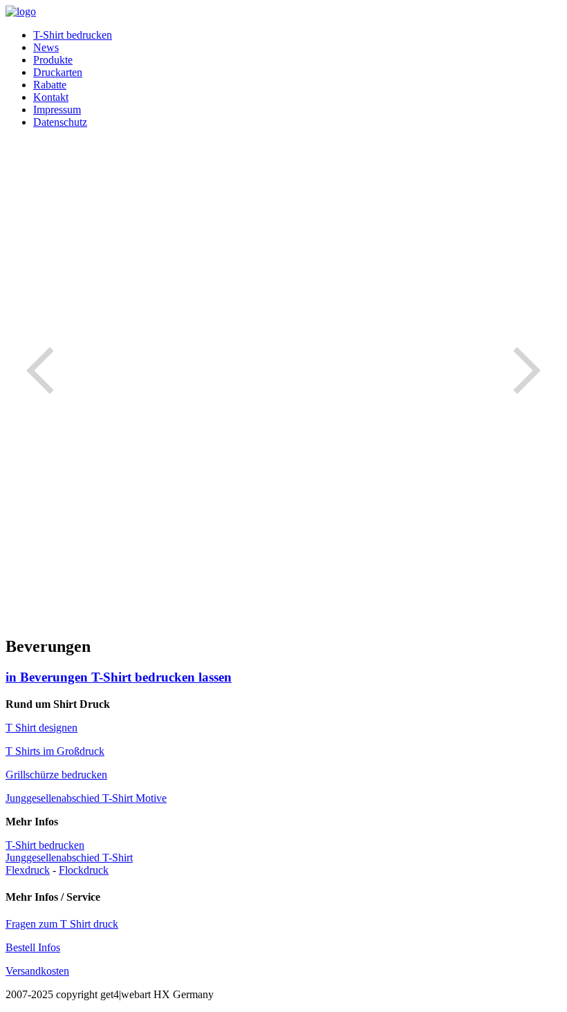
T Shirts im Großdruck (55, 751)
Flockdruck (84, 870)
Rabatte (49, 85)
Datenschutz (60, 122)
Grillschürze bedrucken (56, 774)
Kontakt (50, 97)
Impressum (57, 109)
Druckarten (57, 72)
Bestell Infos (33, 947)
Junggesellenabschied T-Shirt (69, 857)
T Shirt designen (41, 727)
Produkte (53, 60)
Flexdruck (28, 870)
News (46, 47)
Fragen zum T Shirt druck (62, 924)
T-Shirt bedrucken (72, 35)
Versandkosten (37, 971)
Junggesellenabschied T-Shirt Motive (86, 798)
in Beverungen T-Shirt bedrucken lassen (119, 677)
